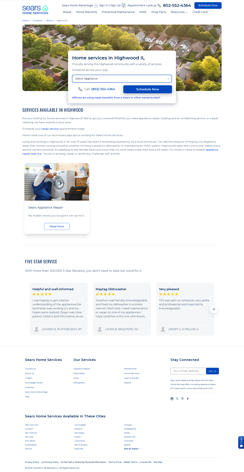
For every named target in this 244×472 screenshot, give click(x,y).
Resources (178, 12)
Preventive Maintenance (118, 12)
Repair (67, 12)
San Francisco (81, 444)
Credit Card (200, 12)
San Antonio (31, 432)
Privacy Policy (32, 462)
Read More (57, 226)
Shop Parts (158, 12)
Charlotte (128, 440)
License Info (145, 462)
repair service (50, 128)
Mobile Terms (130, 462)
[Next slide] (214, 309)
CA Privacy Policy (50, 462)
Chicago (128, 425)
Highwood (62, 20)
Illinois (49, 21)
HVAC (143, 12)
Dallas (127, 432)
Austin (78, 436)
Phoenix (78, 429)
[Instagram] (171, 398)
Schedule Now (208, 5)
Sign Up (115, 5)
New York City (32, 425)
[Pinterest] (182, 398)
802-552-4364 (177, 5)
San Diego (79, 432)
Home (25, 21)
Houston (29, 429)
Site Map (158, 462)
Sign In (103, 5)
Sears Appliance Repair (45, 207)
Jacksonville (129, 436)
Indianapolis (31, 444)
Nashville (79, 448)
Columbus (80, 440)
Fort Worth (30, 440)
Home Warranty (86, 12)
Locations (37, 21)
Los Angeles (80, 425)
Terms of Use (115, 462)
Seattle (127, 444)
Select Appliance (86, 78)
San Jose (29, 436)
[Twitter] (177, 398)
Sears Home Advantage (77, 5)
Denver (28, 448)
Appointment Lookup (141, 5)
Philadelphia (130, 429)
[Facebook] (187, 398)
